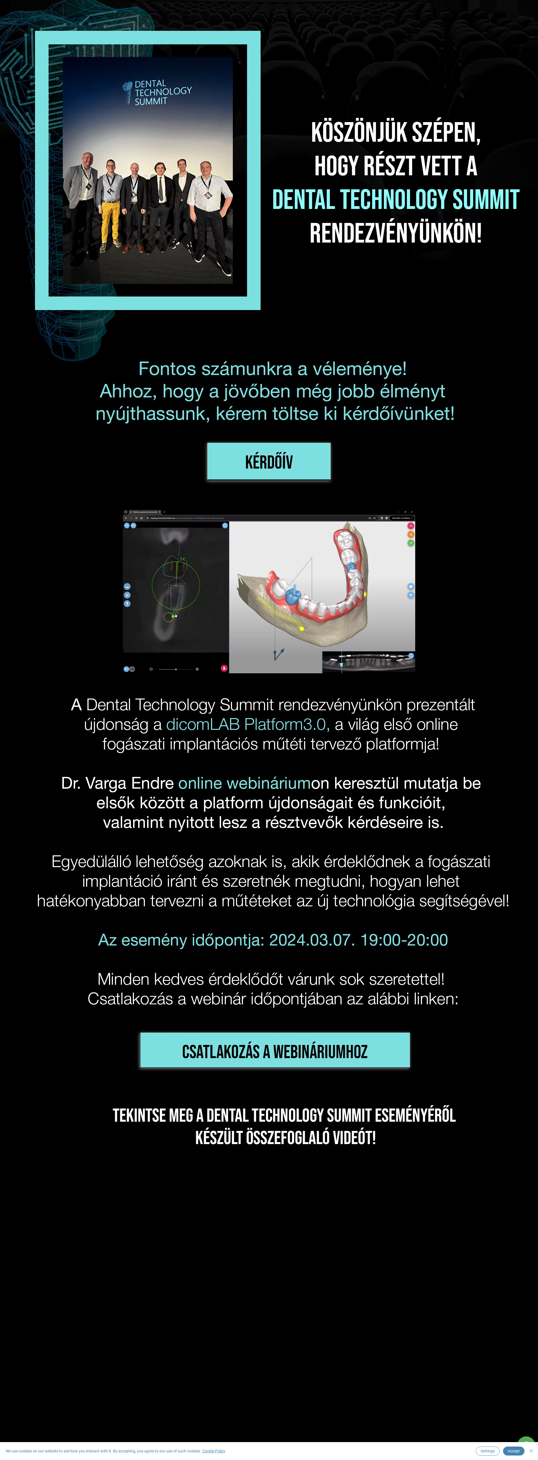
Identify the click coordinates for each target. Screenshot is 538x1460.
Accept (514, 1451)
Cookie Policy (213, 1451)
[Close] (531, 1451)
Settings (488, 1451)
